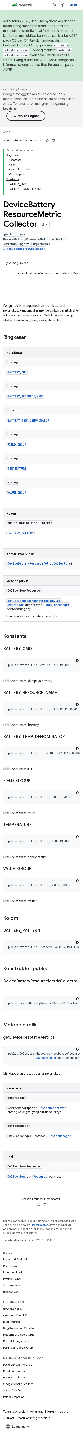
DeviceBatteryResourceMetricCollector (38, 563)
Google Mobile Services (18, 1384)
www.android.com (15, 1377)
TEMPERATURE (16, 468)
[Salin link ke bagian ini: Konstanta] (31, 636)
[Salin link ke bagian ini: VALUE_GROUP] (35, 869)
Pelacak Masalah (13, 1397)
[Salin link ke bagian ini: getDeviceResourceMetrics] (58, 1037)
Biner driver (10, 1292)
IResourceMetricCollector (24, 249)
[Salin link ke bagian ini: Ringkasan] (31, 337)
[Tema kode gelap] (77, 660)
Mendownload (12, 1272)
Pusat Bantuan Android (17, 1364)
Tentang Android (14, 1411)
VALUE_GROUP (16, 492)
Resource (40, 1176)
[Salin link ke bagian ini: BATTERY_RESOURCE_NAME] (61, 693)
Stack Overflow (13, 1390)
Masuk (73, 5)
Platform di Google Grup (18, 1334)
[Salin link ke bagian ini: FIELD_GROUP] (34, 781)
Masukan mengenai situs (34, 1418)
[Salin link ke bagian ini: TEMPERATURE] (35, 825)
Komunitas (36, 1411)
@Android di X (12, 1309)
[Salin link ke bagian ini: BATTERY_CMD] (36, 649)
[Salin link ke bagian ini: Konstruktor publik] (51, 969)
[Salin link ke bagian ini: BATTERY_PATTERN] (44, 930)
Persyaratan (10, 1266)
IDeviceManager (58, 605)
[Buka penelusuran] (54, 4)
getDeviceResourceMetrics (28, 601)
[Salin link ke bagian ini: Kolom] (22, 918)
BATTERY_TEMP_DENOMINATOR (28, 420)
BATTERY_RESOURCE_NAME (25, 396)
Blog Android (11, 1322)
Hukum (51, 1411)
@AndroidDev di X (15, 1315)
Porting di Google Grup (18, 1347)
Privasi (10, 1418)
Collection (16, 1176)
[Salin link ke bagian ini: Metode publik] (41, 1025)
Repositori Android (15, 1259)
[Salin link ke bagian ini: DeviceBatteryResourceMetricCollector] (7, 987)
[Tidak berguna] (53, 141)
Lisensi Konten (39, 1225)
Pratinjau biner (12, 1279)
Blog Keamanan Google (18, 1328)
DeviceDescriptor (52, 1108)
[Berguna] (47, 141)
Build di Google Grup (16, 1341)
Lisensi (64, 1411)
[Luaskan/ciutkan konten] (32, 150)
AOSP (6, 132)
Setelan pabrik (12, 1285)
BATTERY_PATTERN (20, 533)
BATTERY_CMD (17, 372)
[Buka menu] (6, 5)
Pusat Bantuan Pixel (15, 1371)
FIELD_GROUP (16, 444)
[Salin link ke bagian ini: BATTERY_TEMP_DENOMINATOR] (69, 737)
